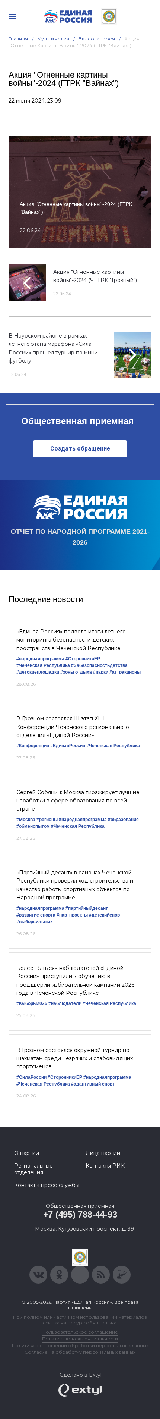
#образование (123, 819)
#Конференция (32, 745)
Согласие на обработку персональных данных (80, 1352)
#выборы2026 (31, 1003)
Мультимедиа (53, 38)
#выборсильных (34, 921)
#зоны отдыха (76, 672)
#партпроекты (72, 915)
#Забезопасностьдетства (99, 665)
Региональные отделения (33, 1169)
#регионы (47, 819)
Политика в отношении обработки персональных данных (80, 1345)
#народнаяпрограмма (40, 658)
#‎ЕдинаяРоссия (67, 745)
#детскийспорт (105, 915)
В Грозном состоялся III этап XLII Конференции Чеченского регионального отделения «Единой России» (72, 727)
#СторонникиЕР (82, 658)
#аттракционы (125, 672)
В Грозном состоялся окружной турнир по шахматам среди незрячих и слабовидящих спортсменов (74, 1058)
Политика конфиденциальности (80, 1338)
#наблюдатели (64, 1003)
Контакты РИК (105, 1165)
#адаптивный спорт (93, 1084)
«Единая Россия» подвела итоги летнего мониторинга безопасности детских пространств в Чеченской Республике (71, 640)
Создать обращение (80, 448)
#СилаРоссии (31, 1077)
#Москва (25, 819)
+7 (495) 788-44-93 (80, 1214)
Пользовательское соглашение (80, 1332)
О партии (26, 1153)
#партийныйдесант (86, 908)
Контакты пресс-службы (46, 1185)
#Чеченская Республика (43, 665)
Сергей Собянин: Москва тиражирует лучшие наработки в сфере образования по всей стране (78, 800)
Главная (18, 38)
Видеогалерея (97, 38)
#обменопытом (33, 826)
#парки (100, 672)
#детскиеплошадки (37, 672)
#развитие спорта (35, 915)
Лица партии (103, 1153)
